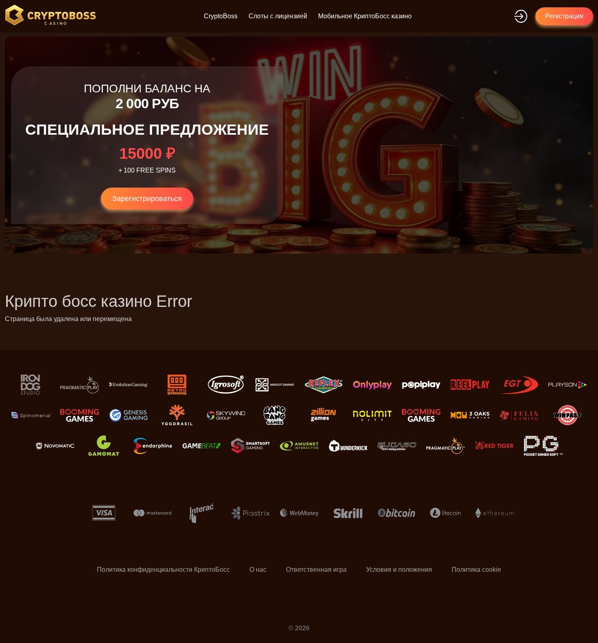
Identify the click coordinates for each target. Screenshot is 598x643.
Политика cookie (476, 569)
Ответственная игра (316, 569)
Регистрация (564, 16)
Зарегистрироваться (147, 199)
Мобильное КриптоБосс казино (365, 16)
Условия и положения (399, 569)
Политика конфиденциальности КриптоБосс (163, 569)
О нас (257, 569)
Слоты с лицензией (278, 16)
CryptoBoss (221, 16)
